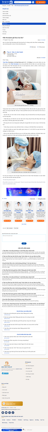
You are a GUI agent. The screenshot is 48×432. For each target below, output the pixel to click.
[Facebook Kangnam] (3, 412)
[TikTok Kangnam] (13, 412)
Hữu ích (32, 198)
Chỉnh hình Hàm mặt (6, 15)
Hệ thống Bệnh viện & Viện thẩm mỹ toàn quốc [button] (12, 416)
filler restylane (9, 228)
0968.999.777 (10, 404)
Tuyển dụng (28, 376)
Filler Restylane (15, 64)
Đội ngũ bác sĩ (29, 368)
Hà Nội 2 (8, 419)
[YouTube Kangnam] (6, 412)
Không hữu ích (41, 198)
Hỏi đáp (8, 5)
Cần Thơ (42, 419)
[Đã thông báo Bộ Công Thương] (5, 374)
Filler (12, 5)
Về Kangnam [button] (28, 362)
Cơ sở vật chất (29, 371)
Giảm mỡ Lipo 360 (6, 398)
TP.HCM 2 (20, 419)
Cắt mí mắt (4, 389)
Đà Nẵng (37, 419)
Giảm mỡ (4, 19)
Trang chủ (4, 5)
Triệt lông (4, 31)
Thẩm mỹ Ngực (5, 17)
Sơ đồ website (29, 429)
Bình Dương (4, 422)
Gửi (24, 243)
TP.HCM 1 (14, 419)
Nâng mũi (4, 387)
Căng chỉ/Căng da (6, 25)
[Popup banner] (11, 430)
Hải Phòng (26, 419)
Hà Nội (3, 419)
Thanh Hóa (11, 422)
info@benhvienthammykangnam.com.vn (12, 409)
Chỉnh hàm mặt (5, 392)
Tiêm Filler (5, 62)
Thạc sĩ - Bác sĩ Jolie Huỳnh (15, 52)
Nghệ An (32, 419)
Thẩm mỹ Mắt (5, 11)
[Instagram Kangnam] (9, 412)
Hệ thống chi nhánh (30, 373)
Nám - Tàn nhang (6, 21)
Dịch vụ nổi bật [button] (5, 383)
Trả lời (5, 198)
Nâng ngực (4, 395)
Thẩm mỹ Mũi (5, 13)
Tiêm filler (16, 228)
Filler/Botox (4, 23)
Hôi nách (4, 33)
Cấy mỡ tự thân (5, 27)
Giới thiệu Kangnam (30, 365)
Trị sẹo (3, 29)
